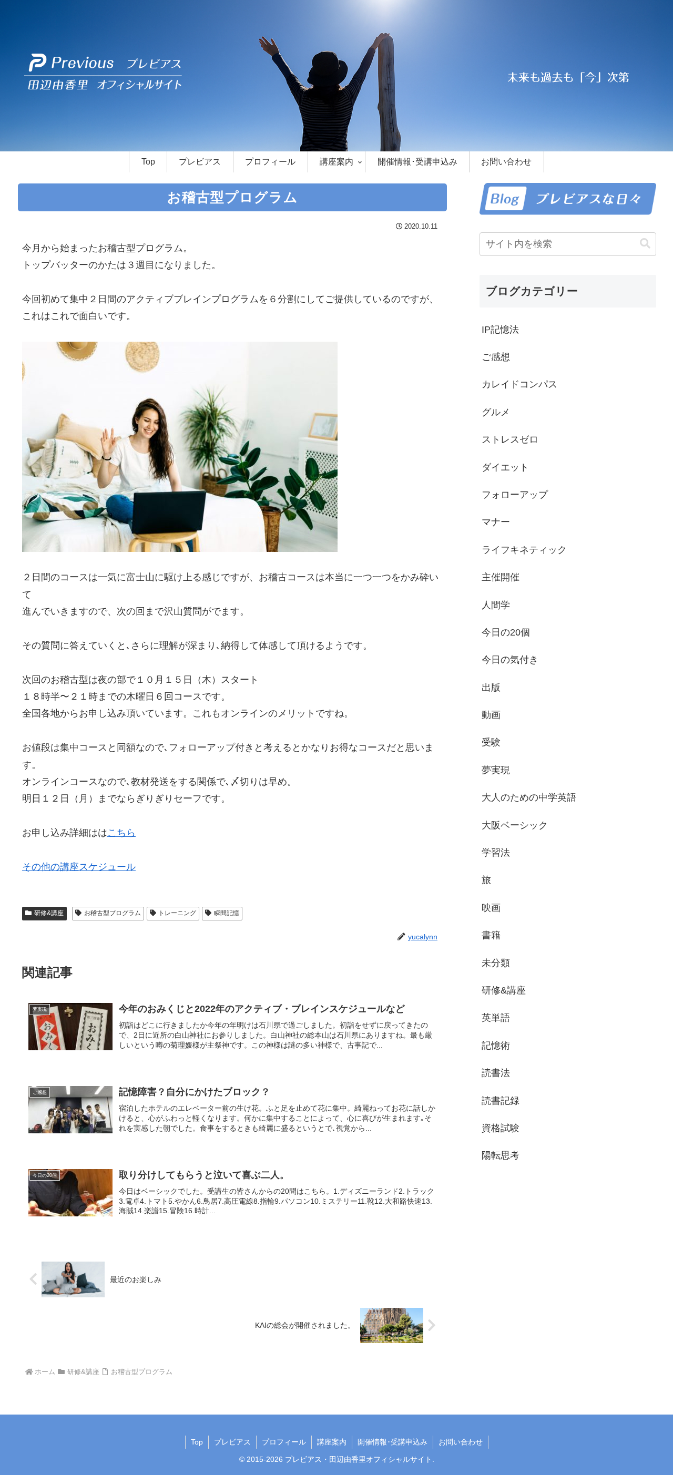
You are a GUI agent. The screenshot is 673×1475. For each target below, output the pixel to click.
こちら (121, 832)
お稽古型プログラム (112, 913)
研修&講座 (49, 913)
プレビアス (232, 1442)
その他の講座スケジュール (79, 867)
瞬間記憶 (226, 913)
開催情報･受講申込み (392, 1442)
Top (197, 1442)
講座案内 (331, 1442)
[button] (645, 244)
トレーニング (177, 913)
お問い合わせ (461, 1442)
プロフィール (284, 1442)
